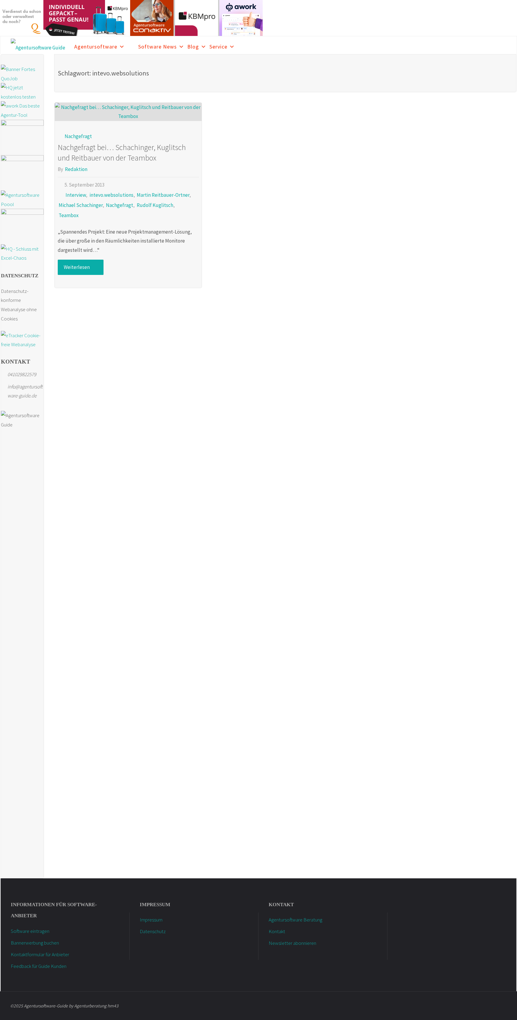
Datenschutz (153, 931)
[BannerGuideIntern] (22, 172)
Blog (193, 46)
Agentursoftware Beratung (295, 919)
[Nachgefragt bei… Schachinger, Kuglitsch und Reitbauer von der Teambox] (128, 112)
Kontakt (277, 931)
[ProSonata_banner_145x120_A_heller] (22, 226)
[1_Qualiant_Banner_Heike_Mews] (21, 17)
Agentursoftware (95, 46)
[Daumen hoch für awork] (241, 17)
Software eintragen (30, 931)
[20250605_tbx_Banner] (22, 137)
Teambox (69, 215)
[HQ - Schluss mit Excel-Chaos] (22, 252)
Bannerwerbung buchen (35, 942)
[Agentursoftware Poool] (22, 199)
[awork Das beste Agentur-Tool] (22, 110)
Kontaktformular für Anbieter (40, 954)
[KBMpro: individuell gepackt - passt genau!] (86, 17)
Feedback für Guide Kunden (38, 966)
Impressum (151, 919)
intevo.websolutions (111, 195)
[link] (131, 45)
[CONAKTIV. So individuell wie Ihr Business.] (152, 17)
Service (218, 46)
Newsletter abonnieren (292, 943)
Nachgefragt (78, 136)
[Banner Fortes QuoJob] (22, 73)
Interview (76, 195)
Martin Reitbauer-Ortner (163, 195)
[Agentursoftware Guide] (38, 45)
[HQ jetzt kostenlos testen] (22, 91)
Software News (157, 46)
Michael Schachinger (81, 205)
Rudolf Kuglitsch (155, 205)
